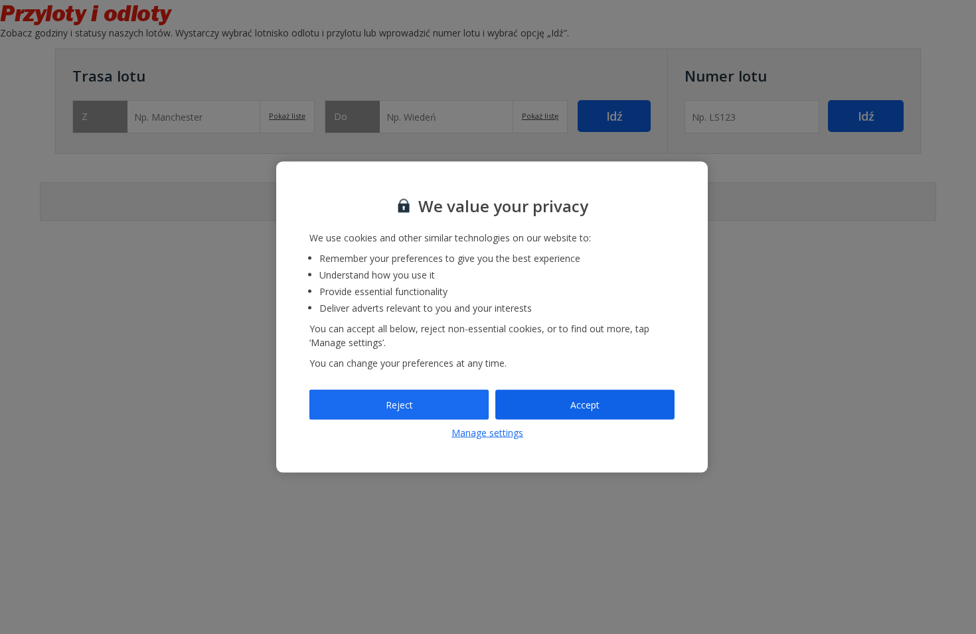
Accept (585, 404)
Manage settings (487, 432)
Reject (399, 404)
